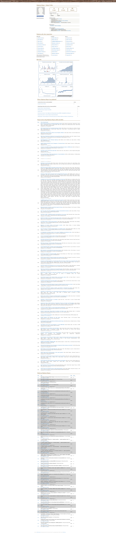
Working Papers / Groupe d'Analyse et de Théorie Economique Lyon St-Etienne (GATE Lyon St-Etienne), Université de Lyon (55, 116)
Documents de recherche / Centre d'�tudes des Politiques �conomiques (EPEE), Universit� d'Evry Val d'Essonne (54, 113)
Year (38, 122)
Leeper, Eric (68, 55)
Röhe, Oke (39, 41)
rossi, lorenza (54, 55)
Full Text (42, 377)
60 (59, 22)
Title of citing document (44, 122)
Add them (58, 30)
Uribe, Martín (69, 49)
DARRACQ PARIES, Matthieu (56, 41)
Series (17, 1)
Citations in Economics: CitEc (6, 1)
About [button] (114, 1)
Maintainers (103, 1)
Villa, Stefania (40, 53)
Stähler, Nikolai (40, 49)
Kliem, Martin (40, 39)
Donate (99, 1)
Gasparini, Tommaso (41, 51)
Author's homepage (58, 25)
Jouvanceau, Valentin (41, 44)
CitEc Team (64, 532)
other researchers (58, 21)
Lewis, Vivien (40, 46)
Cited (74, 375)
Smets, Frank (69, 39)
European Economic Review (42, 103)
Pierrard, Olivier (54, 44)
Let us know (69, 30)
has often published (65, 20)
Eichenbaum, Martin (70, 53)
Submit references (109, 1)
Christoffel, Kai (69, 44)
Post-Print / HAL (40, 111)
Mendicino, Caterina (55, 43)
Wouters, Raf (54, 51)
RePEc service (39, 532)
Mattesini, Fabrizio (55, 53)
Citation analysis (46, 377)
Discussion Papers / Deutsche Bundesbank (44, 108)
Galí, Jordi (68, 46)
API (96, 1)
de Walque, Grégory (55, 48)
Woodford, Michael (69, 48)
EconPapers (52, 25)
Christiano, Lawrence (70, 43)
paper (50, 126)
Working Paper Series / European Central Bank (44, 109)
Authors (14, 1)
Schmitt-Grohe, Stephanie (71, 51)
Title (41, 375)
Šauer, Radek (40, 43)
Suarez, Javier (54, 46)
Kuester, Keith (69, 41)
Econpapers (45, 126)
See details (60, 18)
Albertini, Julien (40, 37)
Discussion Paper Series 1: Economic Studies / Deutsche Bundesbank (48, 114)
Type (71, 375)
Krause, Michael (40, 48)
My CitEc (93, 1)
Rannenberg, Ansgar (55, 49)
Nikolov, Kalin (54, 39)
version (48, 386)
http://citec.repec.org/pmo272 (59, 28)
